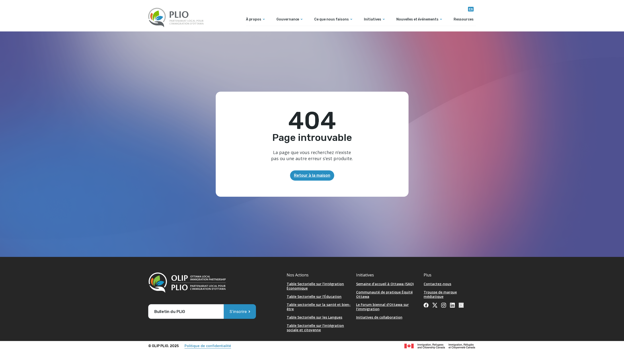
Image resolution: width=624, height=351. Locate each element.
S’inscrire (238, 311)
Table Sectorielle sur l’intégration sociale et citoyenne (315, 327)
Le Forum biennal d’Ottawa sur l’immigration (382, 306)
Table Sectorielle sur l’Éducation (314, 296)
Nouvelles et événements (417, 19)
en (471, 9)
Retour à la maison (312, 175)
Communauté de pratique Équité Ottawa (384, 294)
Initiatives (372, 19)
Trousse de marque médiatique (440, 294)
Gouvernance (287, 19)
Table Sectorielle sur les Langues (314, 317)
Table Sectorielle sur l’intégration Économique (315, 286)
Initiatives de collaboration (379, 317)
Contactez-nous (437, 284)
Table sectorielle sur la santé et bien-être (319, 306)
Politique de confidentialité (208, 346)
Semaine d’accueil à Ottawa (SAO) (385, 284)
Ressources (464, 19)
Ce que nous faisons (331, 19)
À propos (253, 19)
